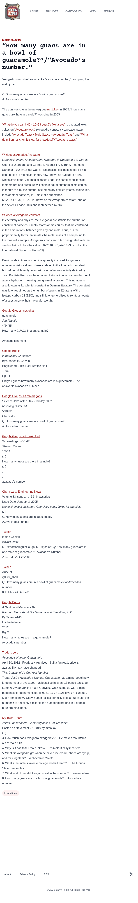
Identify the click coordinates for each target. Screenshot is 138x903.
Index (92, 11)
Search (109, 11)
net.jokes (53, 109)
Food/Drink (10, 793)
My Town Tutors (12, 717)
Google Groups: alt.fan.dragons (22, 396)
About (34, 11)
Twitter (6, 531)
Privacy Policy (27, 874)
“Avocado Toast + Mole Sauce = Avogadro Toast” (43, 134)
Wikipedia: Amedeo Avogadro (21, 154)
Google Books (11, 350)
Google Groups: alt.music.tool (21, 436)
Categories (73, 11)
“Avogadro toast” (24, 129)
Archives (52, 11)
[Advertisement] (115, 58)
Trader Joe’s (10, 652)
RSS (46, 874)
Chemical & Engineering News (22, 491)
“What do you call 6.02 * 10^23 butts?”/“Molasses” (33, 124)
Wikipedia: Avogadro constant (21, 215)
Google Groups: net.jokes (18, 310)
